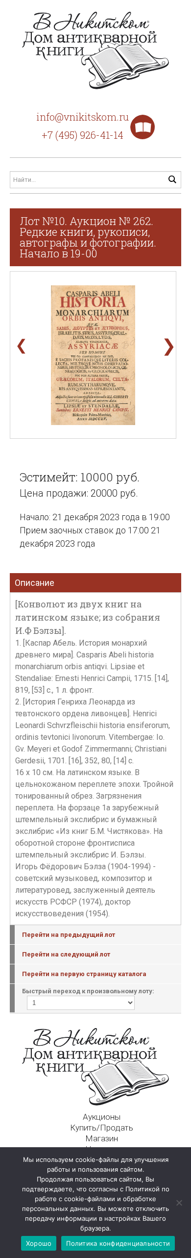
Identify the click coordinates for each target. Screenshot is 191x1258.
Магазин (101, 1138)
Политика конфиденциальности (118, 1243)
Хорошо (39, 1243)
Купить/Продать (101, 1127)
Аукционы (101, 1117)
